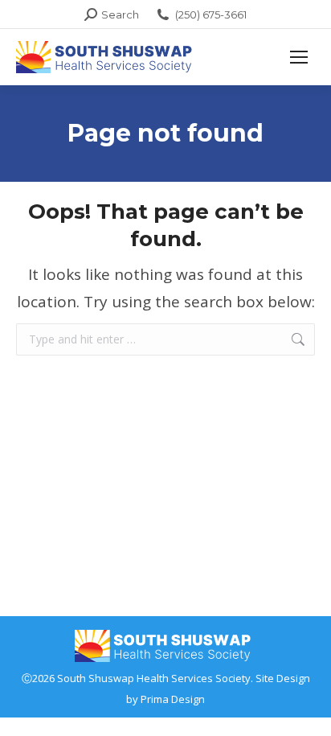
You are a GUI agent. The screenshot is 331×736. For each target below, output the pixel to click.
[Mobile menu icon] (299, 57)
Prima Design (173, 699)
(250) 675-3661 (211, 14)
